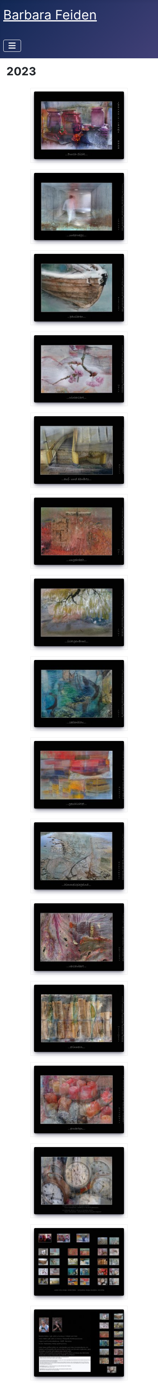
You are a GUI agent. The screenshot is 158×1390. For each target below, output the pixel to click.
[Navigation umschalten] (12, 46)
